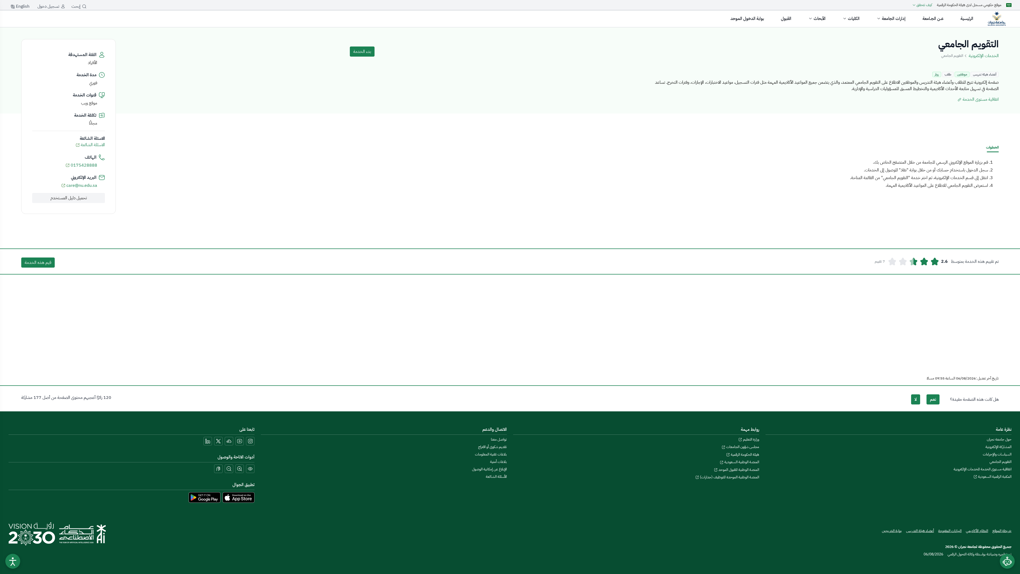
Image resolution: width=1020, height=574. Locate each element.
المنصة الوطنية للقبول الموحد (738, 469)
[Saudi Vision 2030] (31, 534)
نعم (933, 399)
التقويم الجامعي (1000, 462)
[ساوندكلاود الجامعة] (229, 441)
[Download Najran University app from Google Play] (204, 497)
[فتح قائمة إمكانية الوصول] (12, 561)
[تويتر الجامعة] (218, 441)
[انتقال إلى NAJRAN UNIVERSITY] (996, 18)
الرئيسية (966, 18)
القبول (786, 18)
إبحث (75, 6)
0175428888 (84, 165)
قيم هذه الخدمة (38, 262)
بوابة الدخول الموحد (747, 18)
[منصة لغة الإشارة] (218, 468)
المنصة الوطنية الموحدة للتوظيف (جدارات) (729, 477)
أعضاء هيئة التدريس (920, 531)
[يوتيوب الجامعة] (239, 441)
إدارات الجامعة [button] (894, 18)
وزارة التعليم (750, 439)
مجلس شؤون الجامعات (742, 447)
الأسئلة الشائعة (496, 476)
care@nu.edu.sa (81, 185)
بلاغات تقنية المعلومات (491, 454)
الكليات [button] (854, 18)
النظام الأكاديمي (977, 531)
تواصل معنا (499, 439)
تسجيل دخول (48, 6)
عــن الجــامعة (933, 18)
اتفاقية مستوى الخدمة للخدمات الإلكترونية (983, 469)
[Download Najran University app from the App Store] (238, 497)
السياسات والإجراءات (997, 454)
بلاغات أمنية (498, 462)
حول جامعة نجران (999, 439)
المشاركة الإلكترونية (998, 447)
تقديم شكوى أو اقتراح (492, 447)
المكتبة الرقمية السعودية (994, 476)
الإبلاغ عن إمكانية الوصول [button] (489, 469)
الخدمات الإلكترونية (984, 56)
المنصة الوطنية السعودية (741, 462)
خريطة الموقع (1002, 531)
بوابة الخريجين (892, 531)
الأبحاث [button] (820, 18)
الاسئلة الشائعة (92, 145)
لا (916, 399)
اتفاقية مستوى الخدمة (980, 99)
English (22, 6)
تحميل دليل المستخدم (68, 198)
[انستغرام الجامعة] (250, 441)
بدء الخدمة (362, 51)
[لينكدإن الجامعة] (207, 441)
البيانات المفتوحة (950, 531)
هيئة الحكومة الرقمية (744, 454)
